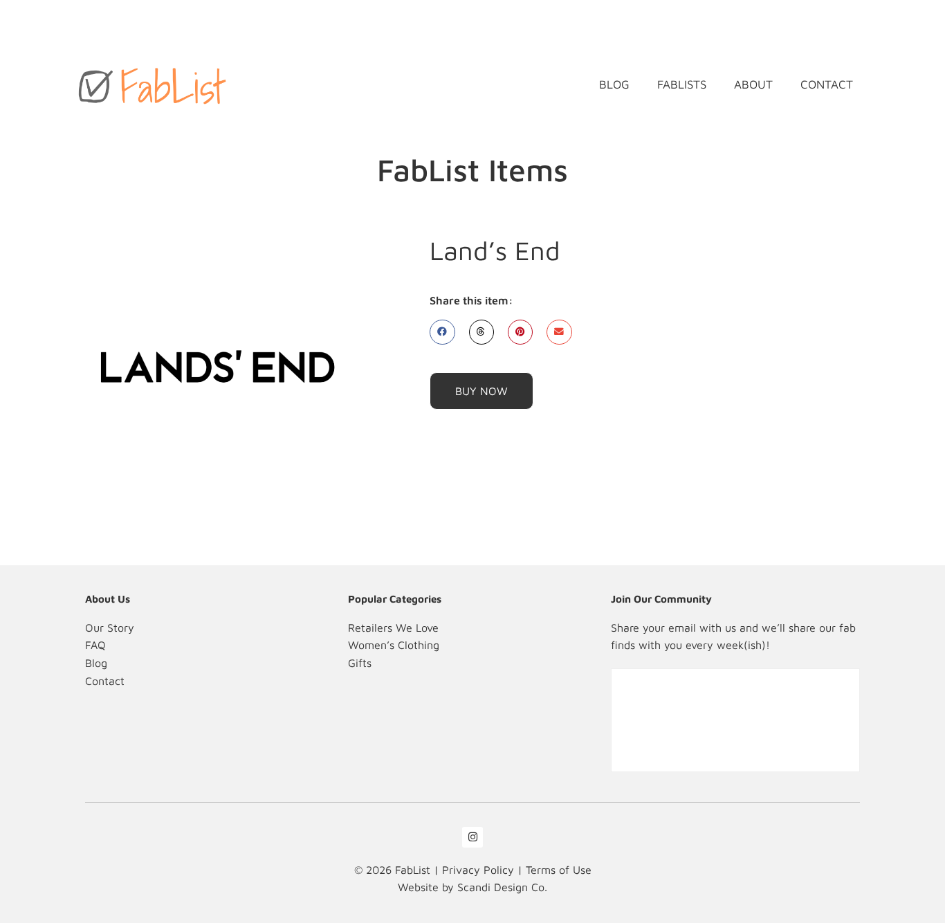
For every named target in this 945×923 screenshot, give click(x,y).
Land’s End (495, 250)
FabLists (681, 84)
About (753, 84)
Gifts (359, 663)
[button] (442, 332)
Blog (614, 84)
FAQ (95, 645)
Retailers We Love (393, 627)
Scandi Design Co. (502, 887)
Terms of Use (558, 869)
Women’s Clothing (393, 645)
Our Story (109, 627)
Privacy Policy (478, 869)
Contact (826, 84)
